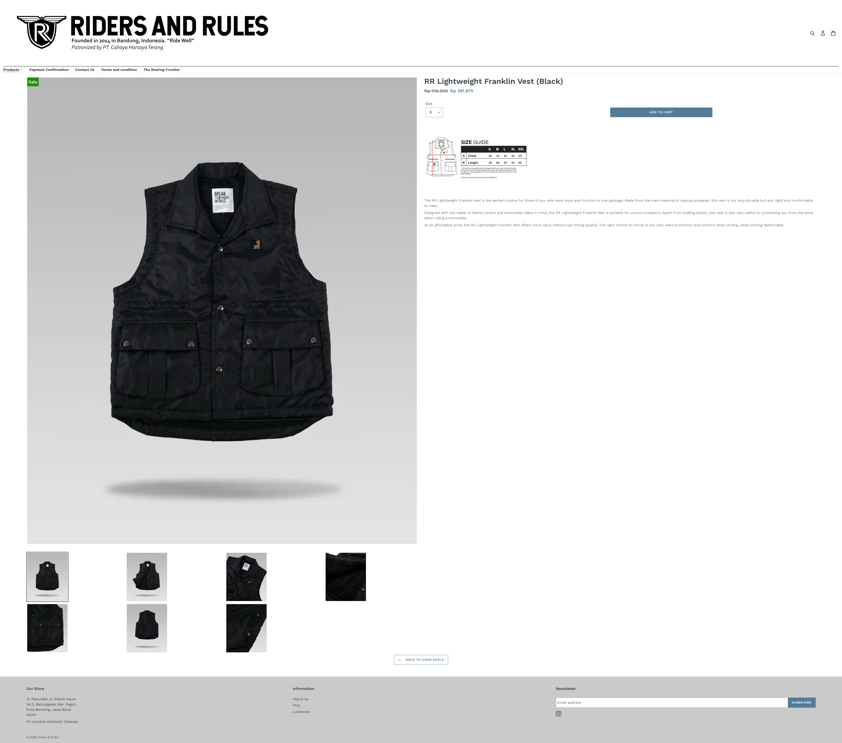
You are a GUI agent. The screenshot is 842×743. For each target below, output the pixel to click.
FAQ (296, 705)
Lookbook (301, 712)
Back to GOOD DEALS (424, 659)
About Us (301, 699)
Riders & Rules (48, 737)
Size (428, 104)
